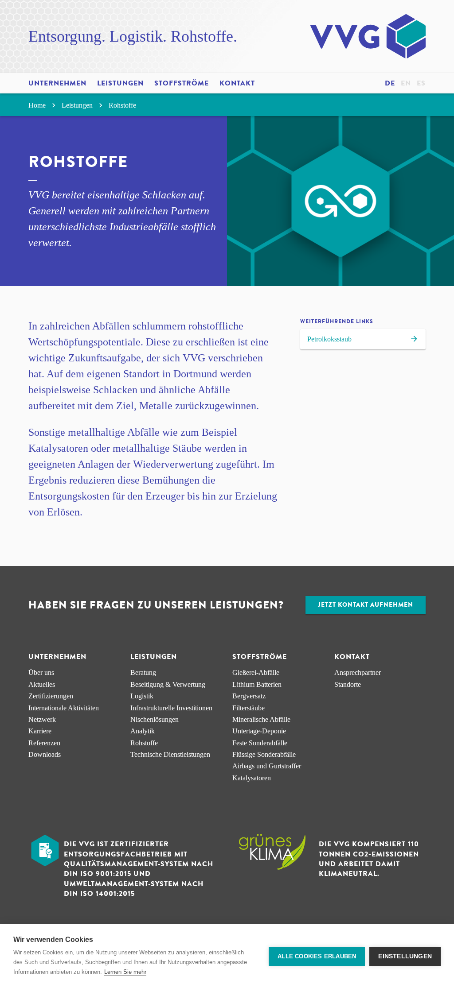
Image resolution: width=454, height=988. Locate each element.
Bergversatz (249, 696)
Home (37, 105)
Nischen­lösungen (154, 719)
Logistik (141, 696)
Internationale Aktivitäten (63, 708)
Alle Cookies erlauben (317, 956)
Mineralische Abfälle (261, 719)
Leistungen (120, 83)
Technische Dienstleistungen (170, 754)
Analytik (142, 731)
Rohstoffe (122, 105)
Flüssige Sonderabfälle (264, 754)
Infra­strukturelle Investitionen (171, 708)
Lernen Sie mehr (125, 972)
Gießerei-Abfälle (255, 672)
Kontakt (237, 83)
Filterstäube (248, 708)
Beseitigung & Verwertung (167, 684)
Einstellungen (405, 956)
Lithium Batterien (257, 684)
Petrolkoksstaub (329, 339)
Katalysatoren (251, 778)
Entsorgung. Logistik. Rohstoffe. (132, 36)
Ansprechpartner (357, 672)
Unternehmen (57, 83)
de (390, 83)
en (406, 83)
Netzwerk (42, 719)
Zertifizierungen (50, 696)
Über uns (41, 672)
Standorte (347, 684)
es (421, 83)
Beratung (143, 672)
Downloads (44, 754)
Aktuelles (41, 684)
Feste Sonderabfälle (259, 743)
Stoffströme (181, 83)
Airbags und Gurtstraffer (266, 766)
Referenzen (44, 743)
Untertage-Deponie (259, 731)
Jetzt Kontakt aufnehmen (365, 604)
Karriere (39, 731)
